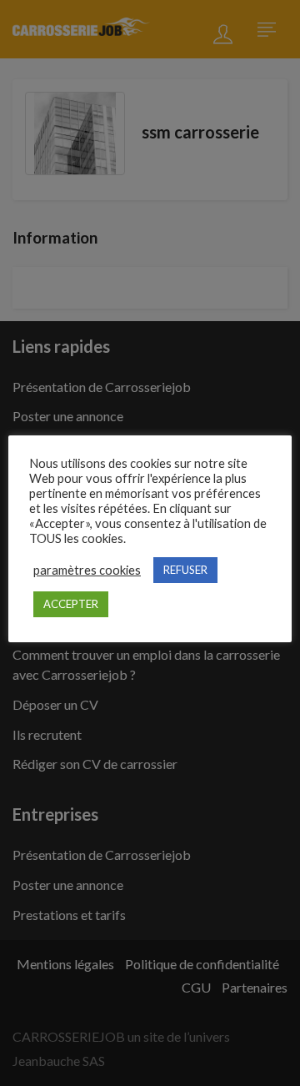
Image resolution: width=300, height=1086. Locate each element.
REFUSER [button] (185, 569)
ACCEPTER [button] (70, 604)
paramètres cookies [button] (87, 570)
